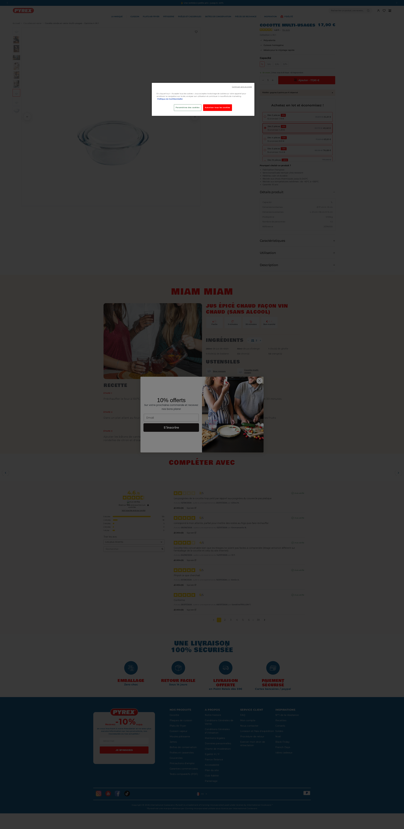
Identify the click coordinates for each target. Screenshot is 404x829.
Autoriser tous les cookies (217, 107)
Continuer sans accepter (242, 87)
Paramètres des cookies (188, 107)
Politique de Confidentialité (170, 99)
